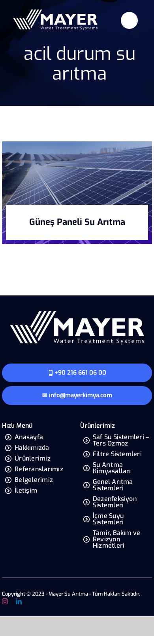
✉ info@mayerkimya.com (77, 395)
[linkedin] (19, 601)
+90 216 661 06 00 (80, 373)
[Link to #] (129, 20)
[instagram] (5, 601)
